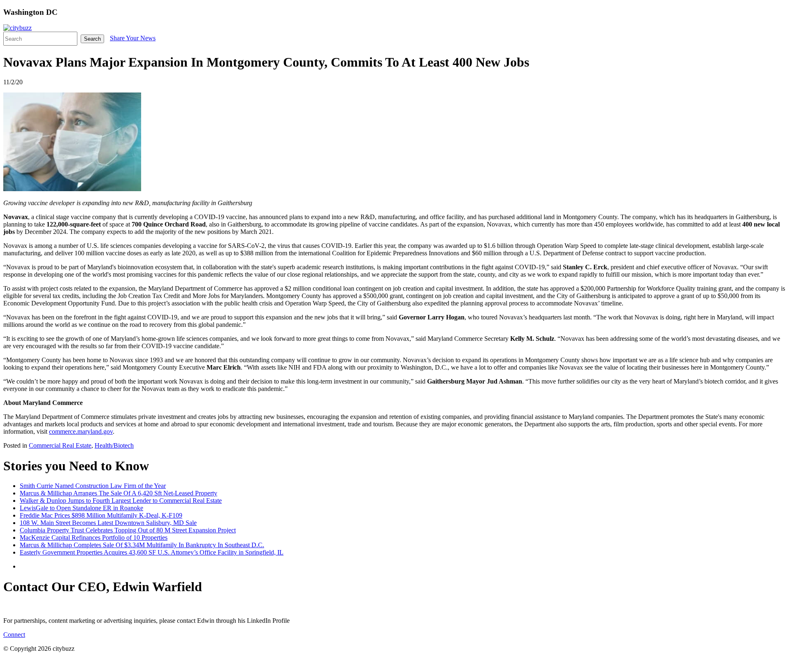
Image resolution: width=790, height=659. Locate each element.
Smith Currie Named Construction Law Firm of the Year (93, 485)
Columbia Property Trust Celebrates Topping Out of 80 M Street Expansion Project (128, 530)
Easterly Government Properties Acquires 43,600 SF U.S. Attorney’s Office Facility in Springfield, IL (151, 552)
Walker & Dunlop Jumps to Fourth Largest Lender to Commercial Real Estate (121, 500)
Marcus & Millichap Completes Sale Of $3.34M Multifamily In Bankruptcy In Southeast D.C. (142, 544)
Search (92, 39)
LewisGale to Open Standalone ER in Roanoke (81, 507)
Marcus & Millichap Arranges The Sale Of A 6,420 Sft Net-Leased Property (118, 493)
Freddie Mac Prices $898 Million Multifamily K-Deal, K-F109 (101, 515)
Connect (14, 634)
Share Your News (133, 38)
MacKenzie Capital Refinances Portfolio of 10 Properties (93, 537)
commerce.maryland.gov (81, 431)
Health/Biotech (114, 445)
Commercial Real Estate (60, 445)
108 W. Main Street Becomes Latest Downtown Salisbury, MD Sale (108, 522)
